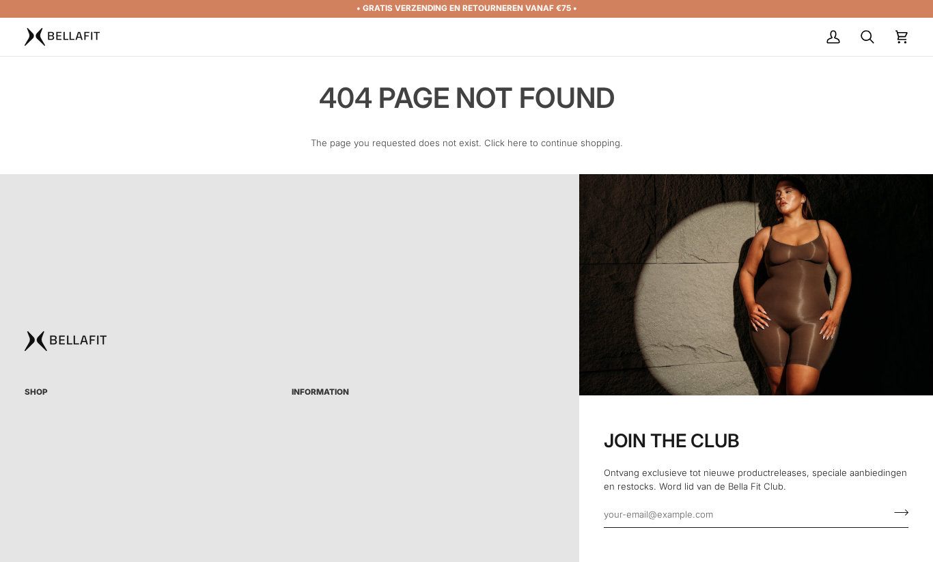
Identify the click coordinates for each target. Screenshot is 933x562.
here (517, 142)
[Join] (897, 512)
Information (320, 392)
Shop (36, 392)
